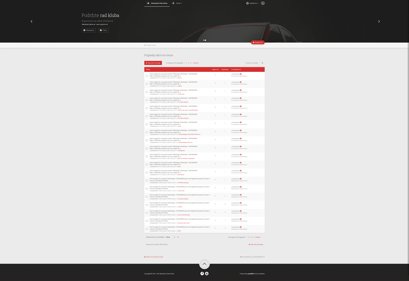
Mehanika (181, 175)
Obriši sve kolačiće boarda (154, 257)
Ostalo (180, 207)
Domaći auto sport (184, 223)
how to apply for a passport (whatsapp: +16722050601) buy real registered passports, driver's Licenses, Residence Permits (180, 180)
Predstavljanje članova (185, 142)
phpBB (250, 274)
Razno (180, 78)
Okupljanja (181, 150)
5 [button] (253, 237)
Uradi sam (181, 94)
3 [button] (188, 63)
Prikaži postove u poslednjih (155, 237)
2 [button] (186, 63)
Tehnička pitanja (183, 118)
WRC (179, 231)
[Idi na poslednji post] (240, 74)
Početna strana (151, 45)
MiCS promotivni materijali (186, 158)
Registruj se (258, 42)
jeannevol (155, 78)
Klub (179, 166)
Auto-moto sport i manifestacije (188, 110)
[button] (30, 21)
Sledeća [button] (196, 63)
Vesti (179, 126)
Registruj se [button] (95, 31)
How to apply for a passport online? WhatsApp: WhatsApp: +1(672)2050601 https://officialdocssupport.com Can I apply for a (173, 75)
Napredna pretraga (153, 63)
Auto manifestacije (184, 215)
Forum (178, 3)
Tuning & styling (183, 102)
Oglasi (180, 86)
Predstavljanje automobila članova (189, 134)
